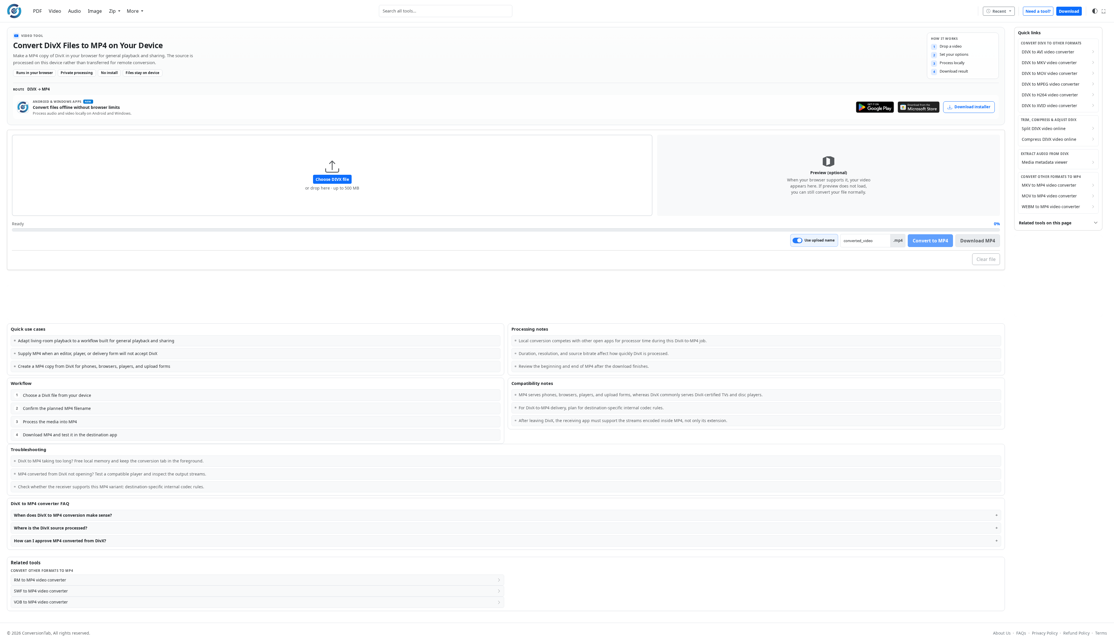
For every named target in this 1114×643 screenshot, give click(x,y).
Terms (1101, 633)
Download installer (972, 106)
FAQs (1021, 633)
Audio (74, 11)
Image (95, 11)
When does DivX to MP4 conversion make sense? (63, 515)
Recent (999, 11)
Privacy (1044, 633)
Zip (113, 11)
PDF (37, 11)
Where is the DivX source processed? (50, 528)
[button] (332, 175)
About (1002, 633)
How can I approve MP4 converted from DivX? (60, 540)
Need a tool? (1038, 11)
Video (55, 11)
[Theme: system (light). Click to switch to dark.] (1094, 11)
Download (1069, 11)
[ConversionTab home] (14, 11)
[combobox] (445, 11)
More (133, 11)
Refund (1076, 633)
